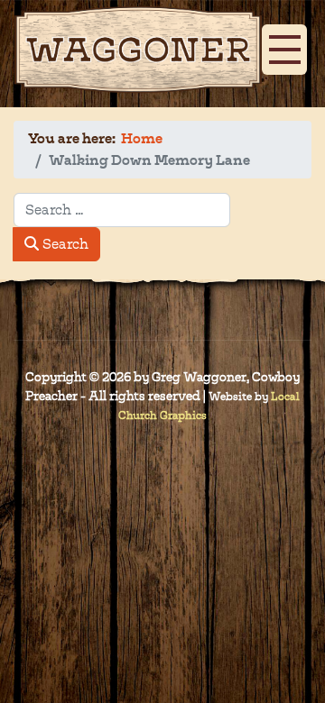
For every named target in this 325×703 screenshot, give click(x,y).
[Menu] (280, 42)
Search (63, 243)
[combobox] (122, 210)
